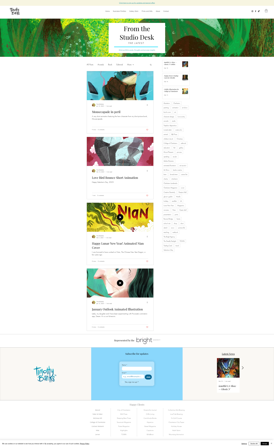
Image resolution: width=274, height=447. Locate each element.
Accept (264, 444)
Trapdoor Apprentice (170, 125)
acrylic (175, 157)
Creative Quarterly (169, 192)
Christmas (180, 139)
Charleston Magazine (170, 188)
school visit (167, 223)
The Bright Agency (169, 237)
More (129, 64)
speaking (166, 157)
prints (176, 214)
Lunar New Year (169, 205)
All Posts (90, 64)
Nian (174, 210)
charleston (174, 179)
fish (174, 148)
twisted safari (168, 130)
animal (166, 134)
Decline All (254, 444)
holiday (166, 201)
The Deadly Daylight (170, 241)
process (179, 152)
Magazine (180, 205)
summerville (181, 228)
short (182, 223)
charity (166, 179)
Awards (101, 64)
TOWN (182, 241)
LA (181, 201)
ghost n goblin (168, 197)
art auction (183, 165)
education (167, 148)
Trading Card (168, 246)
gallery (181, 148)
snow (172, 228)
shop (175, 223)
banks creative (177, 170)
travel (177, 246)
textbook (175, 232)
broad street (173, 174)
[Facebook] (256, 11)
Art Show (166, 170)
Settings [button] (244, 444)
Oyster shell (182, 210)
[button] (137, 3)
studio (174, 121)
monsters (166, 210)
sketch (165, 228)
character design (169, 117)
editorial (183, 143)
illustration (167, 103)
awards (166, 121)
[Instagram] (252, 11)
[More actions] (148, 105)
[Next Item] (243, 368)
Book (110, 64)
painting (166, 108)
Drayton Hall (182, 192)
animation (175, 108)
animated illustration (170, 165)
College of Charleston (170, 143)
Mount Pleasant (168, 152)
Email (124, 373)
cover (182, 188)
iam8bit (174, 201)
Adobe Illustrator (169, 161)
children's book (168, 139)
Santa (178, 219)
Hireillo (178, 197)
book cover (167, 112)
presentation (167, 214)
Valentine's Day (168, 250)
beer (165, 174)
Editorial (119, 64)
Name (124, 365)
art (175, 112)
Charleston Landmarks (170, 183)
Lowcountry (181, 117)
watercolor (178, 130)
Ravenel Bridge (168, 219)
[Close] (271, 443)
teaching (166, 232)
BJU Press (174, 134)
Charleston (176, 103)
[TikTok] (259, 11)
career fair (184, 174)
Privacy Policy (84, 444)
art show (184, 108)
